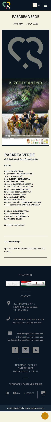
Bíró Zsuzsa (16, 219)
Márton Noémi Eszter (21, 174)
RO (39, 5)
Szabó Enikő (16, 176)
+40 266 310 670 (35, 319)
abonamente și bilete (25, 371)
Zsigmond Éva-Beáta (31, 202)
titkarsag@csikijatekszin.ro (29, 336)
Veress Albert (22, 189)
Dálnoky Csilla (17, 181)
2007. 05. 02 (19, 225)
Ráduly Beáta (19, 197)
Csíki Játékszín (18, 408)
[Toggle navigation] (45, 5)
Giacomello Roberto (23, 184)
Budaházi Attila (21, 211)
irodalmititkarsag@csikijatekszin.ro (25, 340)
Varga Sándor (17, 199)
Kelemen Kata (20, 213)
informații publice (25, 365)
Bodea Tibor (17, 171)
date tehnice (25, 368)
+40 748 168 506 (33, 322)
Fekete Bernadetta (20, 179)
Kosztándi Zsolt (23, 192)
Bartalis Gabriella (31, 205)
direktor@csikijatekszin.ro (30, 333)
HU (35, 5)
